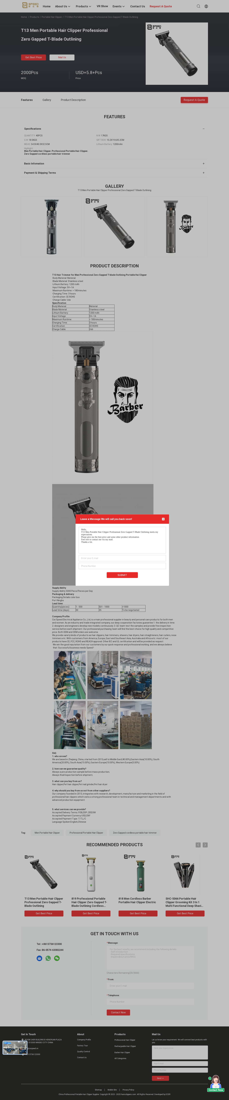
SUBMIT (122, 575)
